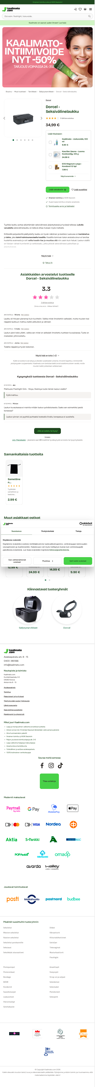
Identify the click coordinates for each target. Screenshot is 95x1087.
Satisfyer (53, 942)
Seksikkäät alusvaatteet (13, 952)
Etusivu (9, 92)
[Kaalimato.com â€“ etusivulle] (13, 651)
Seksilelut (7, 927)
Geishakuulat (8, 1006)
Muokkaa (46, 561)
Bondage (7, 977)
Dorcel (48, 100)
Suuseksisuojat (9, 991)
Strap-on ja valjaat (57, 977)
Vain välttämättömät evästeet (17, 561)
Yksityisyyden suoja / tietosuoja (16, 701)
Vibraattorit (55, 932)
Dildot (52, 927)
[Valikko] (90, 9)
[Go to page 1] (45, 580)
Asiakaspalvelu (9, 688)
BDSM (5, 982)
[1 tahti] (47, 118)
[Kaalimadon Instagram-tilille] (51, 765)
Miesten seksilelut (11, 932)
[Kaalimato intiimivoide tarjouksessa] (47, 57)
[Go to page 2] (49, 580)
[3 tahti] (52, 118)
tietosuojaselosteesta (59, 550)
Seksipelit (54, 996)
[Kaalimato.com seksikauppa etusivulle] (24, 9)
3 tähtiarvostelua (67, 118)
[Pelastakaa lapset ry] (14, 1033)
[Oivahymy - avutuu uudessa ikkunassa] (83, 1033)
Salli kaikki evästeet (78, 561)
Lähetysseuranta (10, 705)
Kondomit (7, 986)
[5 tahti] (58, 118)
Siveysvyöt (54, 972)
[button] (89, 16)
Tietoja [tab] (79, 531)
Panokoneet (55, 991)
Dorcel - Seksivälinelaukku (62, 109)
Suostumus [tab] (17, 531)
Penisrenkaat (9, 972)
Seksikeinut (54, 982)
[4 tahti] (55, 118)
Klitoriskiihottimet (58, 937)
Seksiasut (7, 947)
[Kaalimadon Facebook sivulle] (42, 765)
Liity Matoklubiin (19, 440)
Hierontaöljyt (9, 1001)
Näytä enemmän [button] (67, 176)
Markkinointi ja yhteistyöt (14, 714)
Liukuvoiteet (8, 996)
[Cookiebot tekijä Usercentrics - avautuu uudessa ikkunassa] (81, 524)
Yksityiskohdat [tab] (47, 531)
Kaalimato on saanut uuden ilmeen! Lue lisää (47, 23)
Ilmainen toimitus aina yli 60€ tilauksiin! (47, 2)
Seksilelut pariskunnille (13, 942)
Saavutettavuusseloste (13, 710)
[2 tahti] (49, 118)
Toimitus (7, 692)
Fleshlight (54, 957)
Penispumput (9, 967)
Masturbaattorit (57, 952)
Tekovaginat (55, 947)
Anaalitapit (54, 967)
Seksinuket (54, 986)
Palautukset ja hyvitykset (14, 696)
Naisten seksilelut (11, 937)
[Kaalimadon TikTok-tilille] (60, 765)
